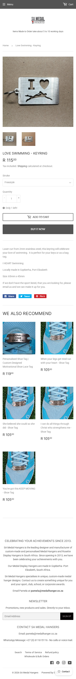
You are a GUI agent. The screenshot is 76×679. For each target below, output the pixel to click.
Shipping (22, 166)
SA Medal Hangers (29, 672)
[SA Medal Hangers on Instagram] (64, 663)
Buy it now (38, 229)
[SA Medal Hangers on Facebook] (52, 663)
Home (6, 45)
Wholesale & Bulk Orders (36, 656)
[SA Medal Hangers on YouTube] (70, 663)
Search (18, 652)
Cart (70, 4)
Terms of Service (33, 652)
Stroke (6, 175)
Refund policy (52, 652)
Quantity (7, 191)
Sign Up (67, 616)
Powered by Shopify (51, 672)
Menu (10, 4)
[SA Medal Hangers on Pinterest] (58, 663)
